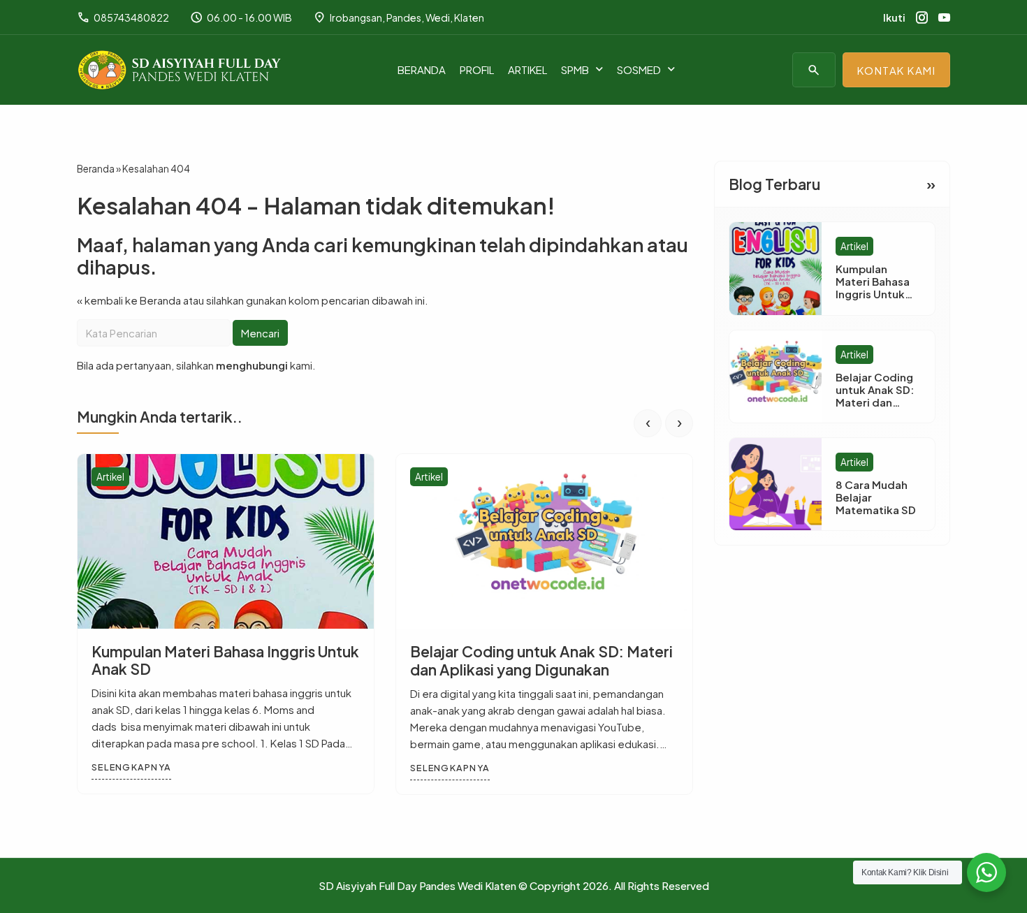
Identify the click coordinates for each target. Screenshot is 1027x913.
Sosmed (639, 69)
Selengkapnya (131, 767)
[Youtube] (944, 17)
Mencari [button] (260, 332)
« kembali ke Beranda (129, 300)
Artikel (527, 69)
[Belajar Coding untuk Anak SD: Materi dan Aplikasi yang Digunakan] (544, 541)
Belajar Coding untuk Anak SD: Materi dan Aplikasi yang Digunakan (541, 660)
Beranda (422, 69)
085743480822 (123, 17)
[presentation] (648, 423)
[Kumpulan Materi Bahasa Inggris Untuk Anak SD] (226, 541)
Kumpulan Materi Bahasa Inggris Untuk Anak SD (225, 660)
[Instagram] (922, 17)
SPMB (575, 69)
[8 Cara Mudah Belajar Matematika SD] (775, 484)
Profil (477, 69)
